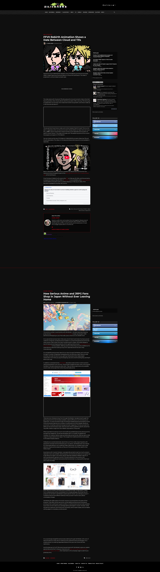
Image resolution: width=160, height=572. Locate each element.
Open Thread (63, 563)
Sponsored (88, 557)
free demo (66, 180)
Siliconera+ (52, 12)
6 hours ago (103, 106)
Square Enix (88, 210)
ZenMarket (63, 362)
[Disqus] (66, 247)
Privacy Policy (99, 563)
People (94, 82)
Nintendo (58, 12)
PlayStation (65, 12)
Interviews (91, 12)
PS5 (67, 178)
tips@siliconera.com (82, 570)
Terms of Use (91, 563)
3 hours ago (100, 97)
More (102, 12)
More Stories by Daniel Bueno (60, 229)
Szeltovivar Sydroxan (102, 99)
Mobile (79, 12)
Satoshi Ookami (100, 86)
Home (46, 12)
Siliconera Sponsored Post (62, 302)
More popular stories (97, 77)
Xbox (72, 12)
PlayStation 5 (49, 34)
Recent (97, 82)
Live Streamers (49, 195)
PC (75, 12)
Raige (98, 92)
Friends (48, 198)
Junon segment (86, 180)
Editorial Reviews (50, 193)
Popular (101, 82)
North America (82, 210)
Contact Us (84, 563)
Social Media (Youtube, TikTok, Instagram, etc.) (56, 200)
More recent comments (97, 112)
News (44, 34)
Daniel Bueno (50, 43)
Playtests (97, 12)
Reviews (85, 12)
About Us (77, 563)
